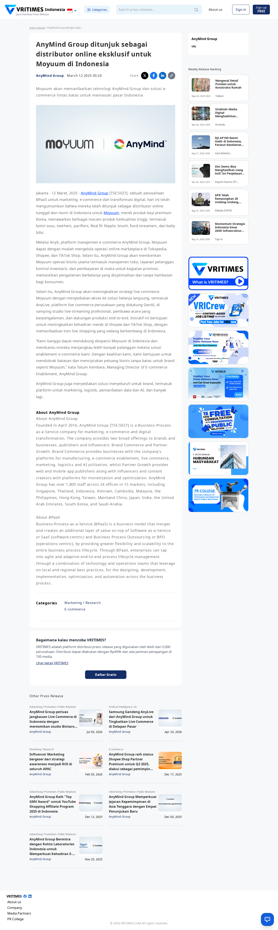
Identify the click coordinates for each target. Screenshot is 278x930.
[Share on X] (144, 75)
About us (215, 10)
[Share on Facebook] (153, 75)
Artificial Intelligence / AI (123, 707)
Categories (99, 10)
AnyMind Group (50, 75)
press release (37, 27)
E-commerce (75, 609)
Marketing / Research (83, 602)
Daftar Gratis (105, 674)
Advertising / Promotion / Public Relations (53, 707)
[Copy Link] (171, 75)
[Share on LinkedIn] (162, 75)
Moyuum (111, 212)
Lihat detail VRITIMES (52, 663)
